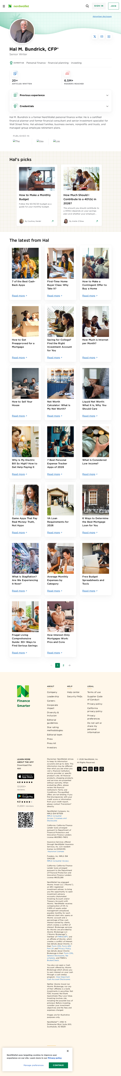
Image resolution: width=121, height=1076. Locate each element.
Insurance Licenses (56, 851)
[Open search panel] (87, 6)
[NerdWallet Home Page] (18, 6)
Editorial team (54, 734)
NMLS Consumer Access (58, 861)
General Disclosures (55, 955)
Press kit (51, 743)
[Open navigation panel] (4, 6)
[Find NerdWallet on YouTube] (85, 769)
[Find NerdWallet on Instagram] (90, 769)
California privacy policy (94, 709)
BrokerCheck (53, 960)
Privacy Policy (64, 948)
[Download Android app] (25, 796)
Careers (51, 701)
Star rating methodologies (55, 729)
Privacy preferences (93, 717)
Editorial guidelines (52, 721)
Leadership (53, 696)
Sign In (98, 6)
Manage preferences (34, 1065)
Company (52, 692)
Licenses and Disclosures (57, 819)
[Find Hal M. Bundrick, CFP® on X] (94, 36)
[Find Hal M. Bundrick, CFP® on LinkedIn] (109, 36)
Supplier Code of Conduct (94, 698)
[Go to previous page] (51, 665)
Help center (73, 692)
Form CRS (56, 946)
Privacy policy (94, 704)
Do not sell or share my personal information (94, 727)
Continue (58, 1065)
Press (50, 739)
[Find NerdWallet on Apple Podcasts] (96, 769)
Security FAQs (74, 696)
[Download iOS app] (25, 776)
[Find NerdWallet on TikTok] (101, 769)
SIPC (66, 937)
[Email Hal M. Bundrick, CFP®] (101, 36)
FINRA (60, 937)
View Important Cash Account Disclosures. (59, 978)
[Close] (67, 1051)
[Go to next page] (69, 665)
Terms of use (94, 692)
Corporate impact (52, 706)
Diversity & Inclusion (53, 714)
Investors (52, 747)
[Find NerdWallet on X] (79, 769)
